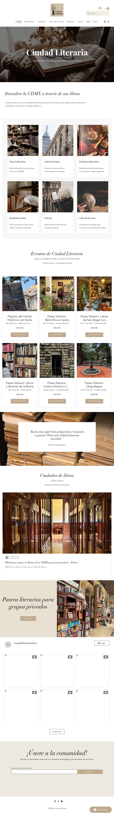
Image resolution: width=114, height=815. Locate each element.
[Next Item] (108, 523)
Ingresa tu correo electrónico (21, 768)
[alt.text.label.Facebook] (108, 22)
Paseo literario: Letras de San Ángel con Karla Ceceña (94, 318)
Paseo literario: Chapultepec (94, 384)
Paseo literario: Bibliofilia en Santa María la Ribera (57, 318)
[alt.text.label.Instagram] (105, 22)
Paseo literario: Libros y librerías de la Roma (20, 384)
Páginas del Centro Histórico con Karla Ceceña (20, 318)
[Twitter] (62, 801)
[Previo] (9, 439)
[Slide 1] (59, 460)
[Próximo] (105, 439)
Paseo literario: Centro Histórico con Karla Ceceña (57, 384)
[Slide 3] (54, 460)
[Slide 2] (56, 460)
